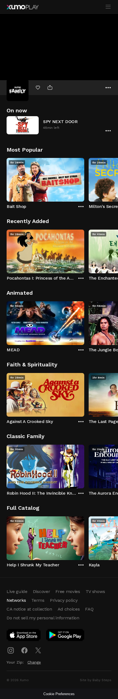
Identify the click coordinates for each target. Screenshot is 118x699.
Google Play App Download (65, 636)
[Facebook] (24, 650)
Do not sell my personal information (43, 617)
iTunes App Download (24, 636)
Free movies (67, 591)
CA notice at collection (29, 609)
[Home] (22, 7)
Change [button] (34, 662)
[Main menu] (108, 7)
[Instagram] (11, 650)
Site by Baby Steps (95, 680)
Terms (37, 600)
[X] (38, 650)
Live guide (17, 591)
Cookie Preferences (59, 694)
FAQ (89, 609)
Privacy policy (64, 600)
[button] (59, 125)
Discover (41, 591)
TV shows (95, 591)
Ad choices (69, 609)
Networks (16, 600)
